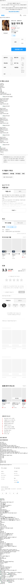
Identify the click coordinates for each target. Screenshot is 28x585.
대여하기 (2, 562)
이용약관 (2, 488)
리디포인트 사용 (3, 536)
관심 (14, 35)
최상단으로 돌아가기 (7, 464)
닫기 (3, 557)
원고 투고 (15, 473)
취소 (1, 458)
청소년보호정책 (13, 488)
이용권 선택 (2, 526)
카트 (1, 89)
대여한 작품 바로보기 (12, 512)
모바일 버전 (2, 583)
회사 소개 (15, 480)
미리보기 (5, 33)
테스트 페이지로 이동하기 (14, 11)
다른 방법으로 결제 (4, 506)
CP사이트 (3, 477)
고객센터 (5, 468)
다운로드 (2, 152)
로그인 (24, 15)
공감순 (9, 305)
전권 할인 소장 (19, 49)
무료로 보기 (2, 528)
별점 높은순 (15, 305)
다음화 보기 (2, 569)
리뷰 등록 (22, 292)
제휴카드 (2, 473)
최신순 (4, 305)
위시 (1, 88)
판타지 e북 (13, 20)
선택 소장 (2, 92)
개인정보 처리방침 (7, 488)
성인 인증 (2, 456)
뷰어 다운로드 (3, 475)
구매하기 (6, 562)
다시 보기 (7, 569)
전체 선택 (2, 84)
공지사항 (18, 468)
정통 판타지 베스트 (6, 416)
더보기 (24, 237)
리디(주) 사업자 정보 (4, 487)
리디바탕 (2, 479)
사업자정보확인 (19, 488)
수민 (12, 29)
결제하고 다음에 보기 (12, 537)
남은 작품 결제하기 (4, 512)
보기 (1, 557)
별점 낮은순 (22, 305)
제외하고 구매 (3, 461)
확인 (1, 521)
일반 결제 (8, 538)
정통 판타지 (19, 20)
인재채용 (15, 482)
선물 (1, 90)
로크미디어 (13, 31)
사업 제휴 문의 (16, 475)
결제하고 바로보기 (4, 537)
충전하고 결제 (3, 538)
